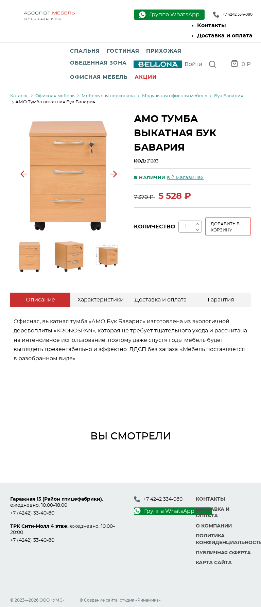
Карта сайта (214, 562)
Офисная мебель (99, 77)
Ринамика (148, 600)
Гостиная (123, 51)
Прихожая (163, 51)
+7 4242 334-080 (238, 14)
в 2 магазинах (185, 177)
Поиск (212, 64)
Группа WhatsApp (169, 511)
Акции (146, 77)
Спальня (85, 51)
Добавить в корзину (225, 227)
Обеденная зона (98, 63)
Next (113, 174)
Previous (24, 174)
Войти (193, 64)
